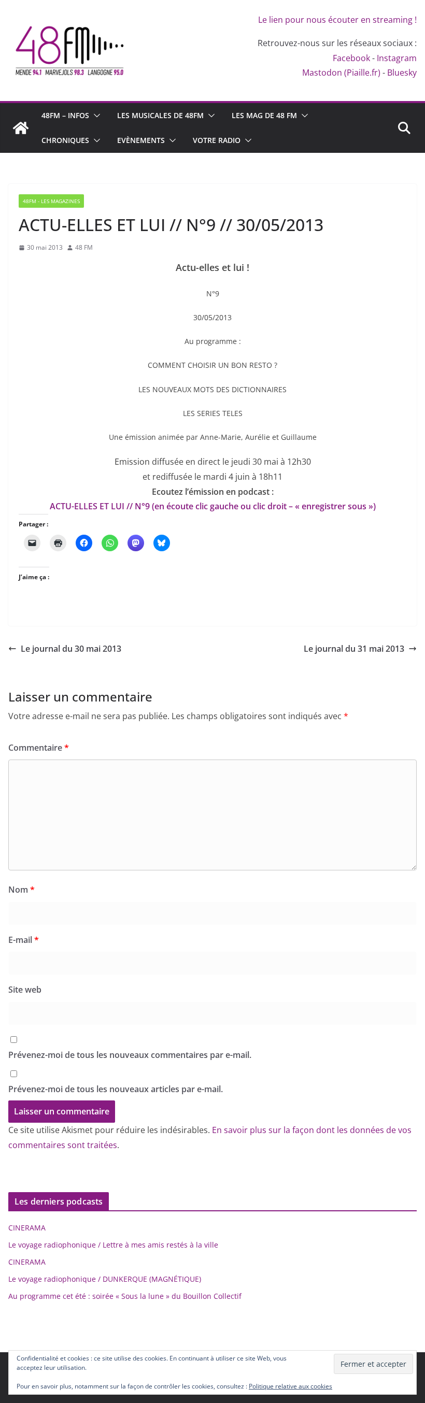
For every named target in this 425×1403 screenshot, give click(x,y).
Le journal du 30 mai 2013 (71, 648)
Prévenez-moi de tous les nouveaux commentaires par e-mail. (129, 1055)
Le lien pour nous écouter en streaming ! (337, 19)
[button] (95, 115)
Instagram (397, 58)
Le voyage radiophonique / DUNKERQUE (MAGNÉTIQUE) (104, 1279)
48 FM (84, 247)
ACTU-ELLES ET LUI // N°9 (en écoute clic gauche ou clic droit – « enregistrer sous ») (213, 506)
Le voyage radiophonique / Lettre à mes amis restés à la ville (113, 1245)
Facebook (351, 58)
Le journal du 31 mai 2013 (354, 648)
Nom (21, 889)
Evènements (141, 140)
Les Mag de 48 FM (264, 115)
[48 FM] (20, 128)
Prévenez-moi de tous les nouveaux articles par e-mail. (115, 1089)
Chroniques (65, 140)
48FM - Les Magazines (51, 201)
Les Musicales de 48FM (160, 115)
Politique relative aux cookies (290, 1386)
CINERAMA (27, 1228)
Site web (24, 989)
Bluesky (402, 72)
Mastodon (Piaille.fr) (341, 72)
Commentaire (38, 747)
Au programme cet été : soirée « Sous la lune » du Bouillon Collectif (125, 1296)
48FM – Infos (65, 115)
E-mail (23, 940)
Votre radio (216, 140)
